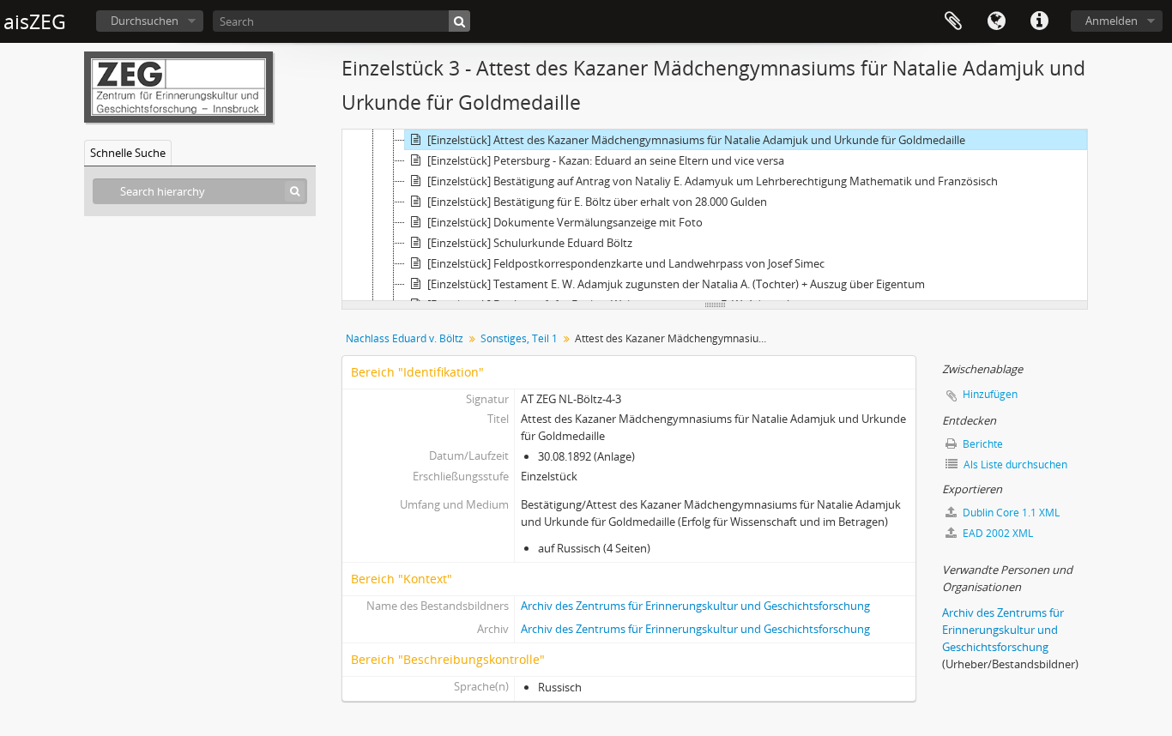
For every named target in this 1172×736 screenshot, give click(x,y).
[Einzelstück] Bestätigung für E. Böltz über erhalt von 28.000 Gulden (597, 201)
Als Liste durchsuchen (1014, 464)
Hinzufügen (990, 394)
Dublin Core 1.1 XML (1010, 512)
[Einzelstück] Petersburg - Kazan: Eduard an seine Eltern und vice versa (605, 160)
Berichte (981, 444)
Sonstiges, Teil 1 (519, 338)
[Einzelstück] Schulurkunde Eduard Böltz (529, 242)
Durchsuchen (144, 20)
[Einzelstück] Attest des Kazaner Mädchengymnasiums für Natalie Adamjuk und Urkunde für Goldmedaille (696, 140)
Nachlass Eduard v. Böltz (404, 338)
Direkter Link (1039, 21)
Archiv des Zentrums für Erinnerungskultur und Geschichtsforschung (695, 605)
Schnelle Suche (128, 152)
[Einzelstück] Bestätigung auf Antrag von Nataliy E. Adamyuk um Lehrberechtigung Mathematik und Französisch (712, 181)
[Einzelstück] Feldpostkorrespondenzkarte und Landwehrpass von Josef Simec (626, 263)
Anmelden (1111, 20)
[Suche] (459, 21)
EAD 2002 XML (996, 533)
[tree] (714, 215)
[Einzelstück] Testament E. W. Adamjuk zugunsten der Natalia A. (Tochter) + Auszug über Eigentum (676, 284)
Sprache (996, 21)
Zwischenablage (953, 21)
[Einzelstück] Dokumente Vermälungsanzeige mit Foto (565, 222)
